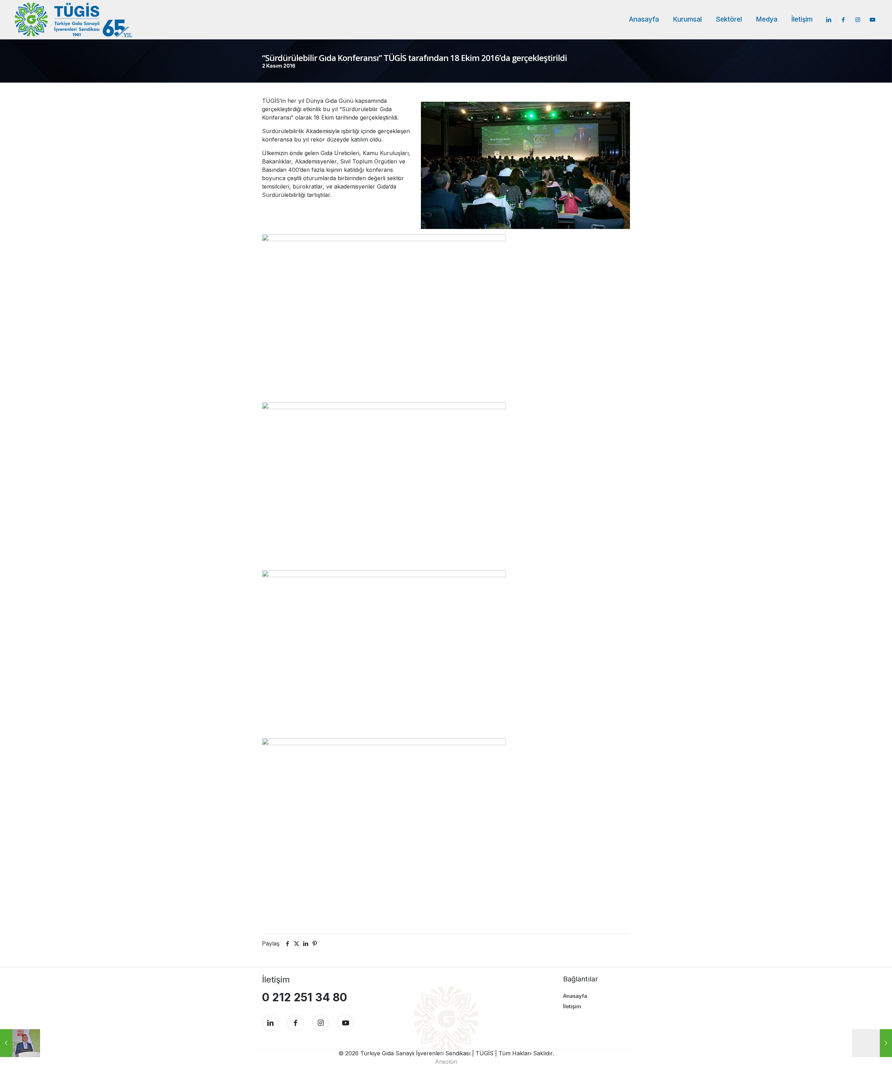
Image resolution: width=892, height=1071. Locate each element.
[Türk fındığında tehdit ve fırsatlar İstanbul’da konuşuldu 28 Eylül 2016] (20, 1043)
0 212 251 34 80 (304, 997)
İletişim (572, 1006)
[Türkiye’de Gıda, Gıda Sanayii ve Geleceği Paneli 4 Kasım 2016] (872, 1043)
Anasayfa (575, 996)
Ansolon (446, 1061)
